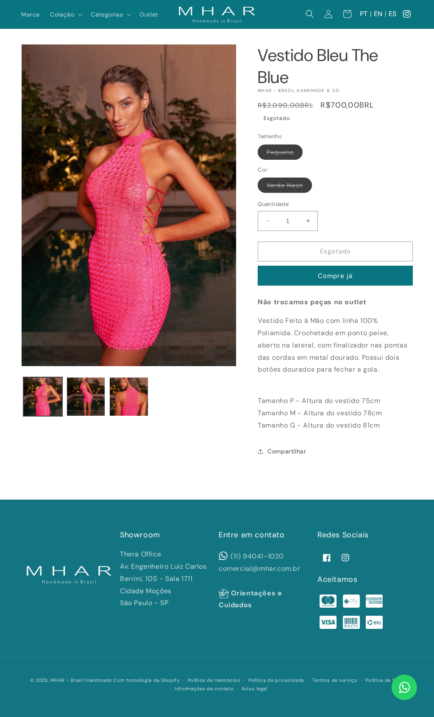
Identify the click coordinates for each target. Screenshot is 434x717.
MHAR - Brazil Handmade (80, 680)
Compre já (335, 276)
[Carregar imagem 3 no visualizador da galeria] (128, 396)
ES (393, 13)
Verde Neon (289, 187)
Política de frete (384, 680)
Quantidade (273, 204)
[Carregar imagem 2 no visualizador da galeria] (86, 396)
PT (364, 13)
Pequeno (285, 154)
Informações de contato (204, 689)
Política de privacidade (276, 680)
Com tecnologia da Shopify (146, 680)
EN (378, 13)
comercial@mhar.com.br (259, 568)
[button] (65, 14)
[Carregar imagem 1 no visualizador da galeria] (42, 396)
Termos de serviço (335, 680)
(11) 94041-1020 (257, 556)
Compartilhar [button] (286, 451)
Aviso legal (254, 689)
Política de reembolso (214, 680)
